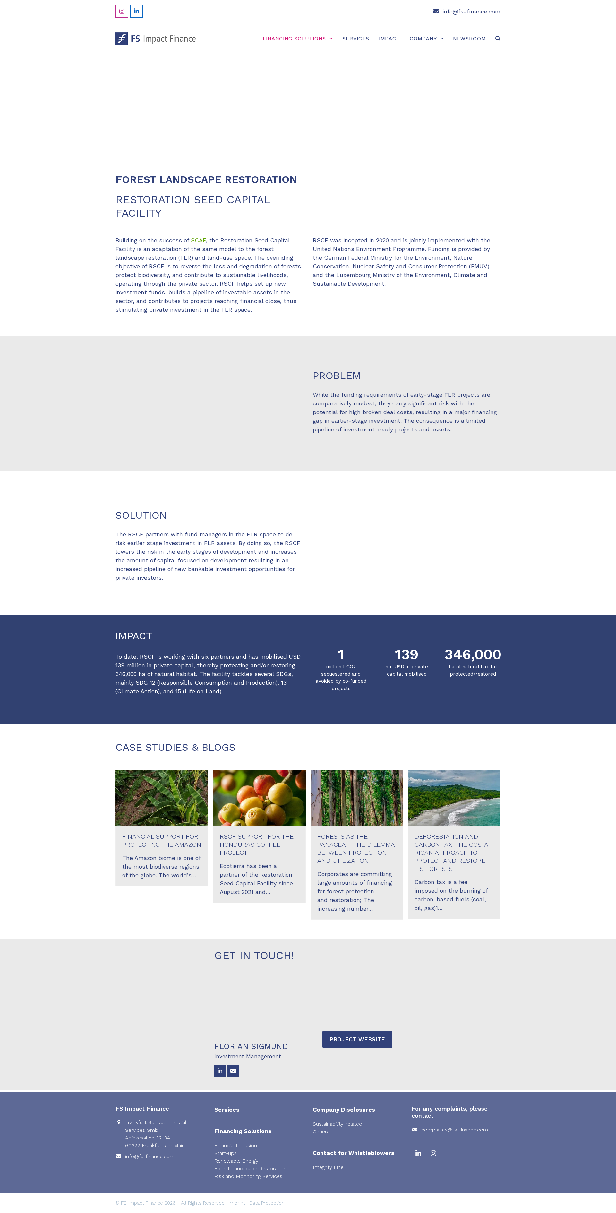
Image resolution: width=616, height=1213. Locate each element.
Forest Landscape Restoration (250, 1168)
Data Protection (267, 1203)
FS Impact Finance (142, 1203)
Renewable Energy (236, 1161)
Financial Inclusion (235, 1145)
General (322, 1132)
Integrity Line (328, 1167)
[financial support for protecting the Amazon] (162, 797)
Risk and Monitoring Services (248, 1176)
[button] (498, 38)
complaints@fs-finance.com (454, 1130)
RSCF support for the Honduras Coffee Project (257, 844)
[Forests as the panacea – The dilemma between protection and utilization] (357, 797)
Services (226, 1109)
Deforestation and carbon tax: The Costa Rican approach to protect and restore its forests (451, 852)
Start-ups (225, 1153)
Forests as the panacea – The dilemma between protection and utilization (356, 848)
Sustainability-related (337, 1124)
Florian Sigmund (251, 1046)
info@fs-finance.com (471, 11)
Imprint (237, 1203)
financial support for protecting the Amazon (161, 840)
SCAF (198, 240)
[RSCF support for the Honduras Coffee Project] (259, 797)
